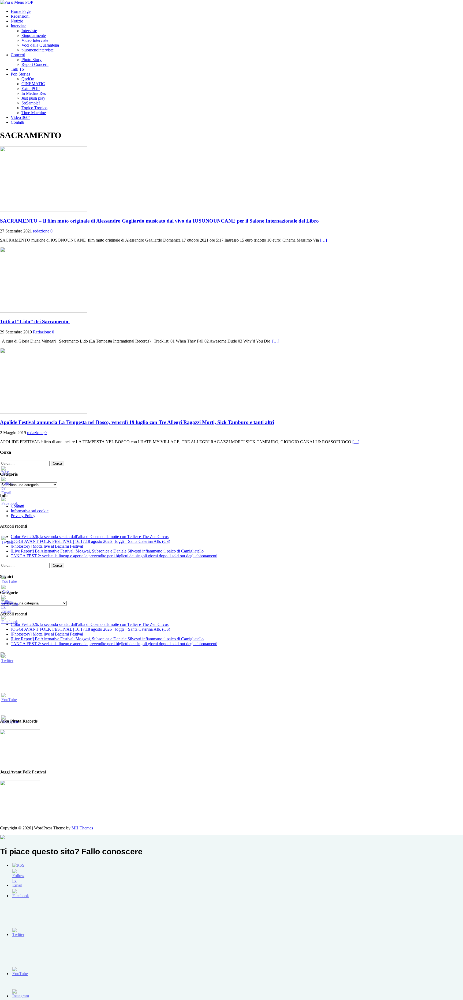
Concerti (18, 54)
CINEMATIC (33, 83)
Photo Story (31, 59)
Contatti (17, 122)
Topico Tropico (34, 108)
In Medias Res (33, 93)
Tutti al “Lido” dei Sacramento (35, 321)
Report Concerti (34, 64)
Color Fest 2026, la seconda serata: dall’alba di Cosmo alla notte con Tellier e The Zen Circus (90, 536)
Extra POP (30, 88)
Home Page (21, 11)
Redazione (42, 332)
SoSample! (30, 103)
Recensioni (20, 16)
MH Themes (82, 828)
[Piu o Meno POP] (16, 2)
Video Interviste (34, 40)
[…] (323, 240)
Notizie (17, 21)
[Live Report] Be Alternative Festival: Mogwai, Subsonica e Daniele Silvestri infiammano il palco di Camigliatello (107, 551)
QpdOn (27, 79)
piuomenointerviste (37, 50)
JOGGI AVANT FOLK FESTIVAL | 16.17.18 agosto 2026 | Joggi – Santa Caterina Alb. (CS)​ (90, 541)
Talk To (17, 69)
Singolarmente (33, 35)
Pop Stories (20, 74)
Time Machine (33, 112)
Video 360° (20, 117)
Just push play (33, 98)
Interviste (18, 26)
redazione (41, 231)
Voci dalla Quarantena (40, 45)
